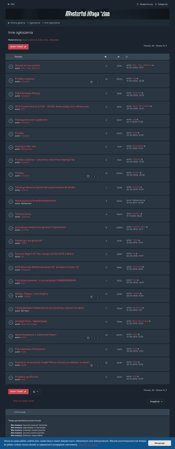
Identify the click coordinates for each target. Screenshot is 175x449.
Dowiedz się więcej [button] (88, 445)
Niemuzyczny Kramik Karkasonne (35, 200)
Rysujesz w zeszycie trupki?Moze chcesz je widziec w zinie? (52, 362)
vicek (23, 352)
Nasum (25, 40)
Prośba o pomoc (25, 78)
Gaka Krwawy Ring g (27, 93)
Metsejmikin (26, 149)
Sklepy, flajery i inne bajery (31, 293)
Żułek (134, 132)
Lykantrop (25, 216)
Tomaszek (25, 270)
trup (134, 78)
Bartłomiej (137, 307)
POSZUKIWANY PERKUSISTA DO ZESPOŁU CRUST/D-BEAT (49, 308)
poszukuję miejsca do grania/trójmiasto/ (40, 227)
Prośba (19, 133)
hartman (25, 230)
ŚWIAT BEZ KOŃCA (141, 106)
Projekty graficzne (26, 376)
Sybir (40, 40)
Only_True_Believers (30, 68)
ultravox (24, 190)
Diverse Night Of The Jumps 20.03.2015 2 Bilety (44, 253)
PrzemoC (25, 162)
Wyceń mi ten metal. (27, 65)
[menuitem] (11, 4)
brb (22, 256)
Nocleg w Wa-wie (25, 146)
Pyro (23, 283)
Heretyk (33, 40)
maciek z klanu (139, 227)
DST (23, 109)
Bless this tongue (29, 324)
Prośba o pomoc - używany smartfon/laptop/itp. (45, 159)
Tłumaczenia (23, 213)
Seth (23, 379)
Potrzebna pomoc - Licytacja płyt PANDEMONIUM (45, 280)
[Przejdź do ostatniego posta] (153, 65)
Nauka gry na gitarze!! (28, 240)
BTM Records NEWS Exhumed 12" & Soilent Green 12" (47, 267)
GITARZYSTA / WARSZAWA (31, 321)
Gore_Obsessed (51, 40)
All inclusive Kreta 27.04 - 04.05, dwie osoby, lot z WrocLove (52, 106)
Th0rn (23, 243)
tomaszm (25, 81)
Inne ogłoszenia (20, 32)
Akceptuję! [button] (160, 443)
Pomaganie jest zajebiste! (31, 119)
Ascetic (135, 172)
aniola (23, 365)
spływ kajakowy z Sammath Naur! (35, 334)
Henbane (136, 213)
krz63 (23, 337)
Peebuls (27, 296)
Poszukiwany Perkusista (30, 349)
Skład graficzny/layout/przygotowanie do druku (45, 187)
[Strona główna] (87, 14)
